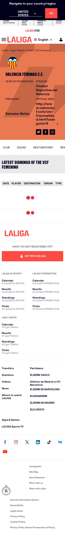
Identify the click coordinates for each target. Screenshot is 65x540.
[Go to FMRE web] (15, 491)
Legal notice (16, 511)
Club (6, 147)
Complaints (35, 466)
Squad (21, 147)
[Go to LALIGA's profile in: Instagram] (52, 132)
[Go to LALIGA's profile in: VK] (60, 442)
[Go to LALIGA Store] (32, 30)
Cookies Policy (17, 522)
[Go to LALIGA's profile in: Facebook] (5, 442)
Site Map (33, 472)
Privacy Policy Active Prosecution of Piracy (32, 527)
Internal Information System (24, 500)
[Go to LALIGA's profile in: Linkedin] (38, 442)
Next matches (43, 147)
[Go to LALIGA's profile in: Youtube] (5, 452)
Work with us (36, 483)
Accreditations (37, 477)
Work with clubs (37, 488)
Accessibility (16, 505)
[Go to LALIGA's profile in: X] (38, 132)
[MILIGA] (60, 39)
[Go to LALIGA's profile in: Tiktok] (49, 442)
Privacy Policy (17, 516)
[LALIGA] (19, 39)
